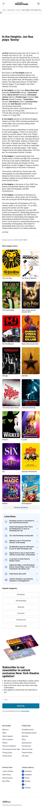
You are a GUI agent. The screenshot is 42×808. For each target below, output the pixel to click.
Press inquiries (7, 739)
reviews (15, 132)
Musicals (21, 607)
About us (5, 729)
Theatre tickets (27, 753)
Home (4, 10)
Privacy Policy (25, 711)
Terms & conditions (9, 746)
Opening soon (26, 743)
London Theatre (7, 771)
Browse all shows (21, 507)
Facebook (28, 771)
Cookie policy (7, 756)
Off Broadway (21, 601)
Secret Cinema (7, 778)
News (18, 10)
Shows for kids (21, 626)
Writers (4, 743)
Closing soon (21, 620)
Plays (24, 739)
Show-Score (6, 775)
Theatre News (11, 10)
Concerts (20, 613)
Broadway (21, 594)
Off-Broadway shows (29, 733)
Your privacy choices (9, 749)
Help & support (7, 736)
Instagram (28, 775)
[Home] (21, 3)
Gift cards (25, 756)
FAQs (4, 733)
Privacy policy (7, 753)
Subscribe (21, 706)
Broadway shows (28, 729)
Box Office (6, 781)
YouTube (28, 788)
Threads (27, 781)
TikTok (27, 778)
